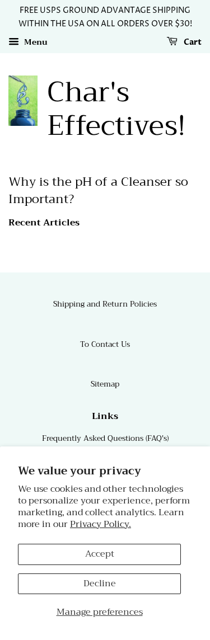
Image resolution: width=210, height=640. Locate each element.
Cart (192, 42)
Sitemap (105, 384)
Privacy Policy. (100, 524)
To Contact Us (105, 344)
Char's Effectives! (116, 109)
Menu (35, 42)
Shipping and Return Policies (105, 304)
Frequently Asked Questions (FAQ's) (105, 438)
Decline (99, 583)
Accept (99, 554)
